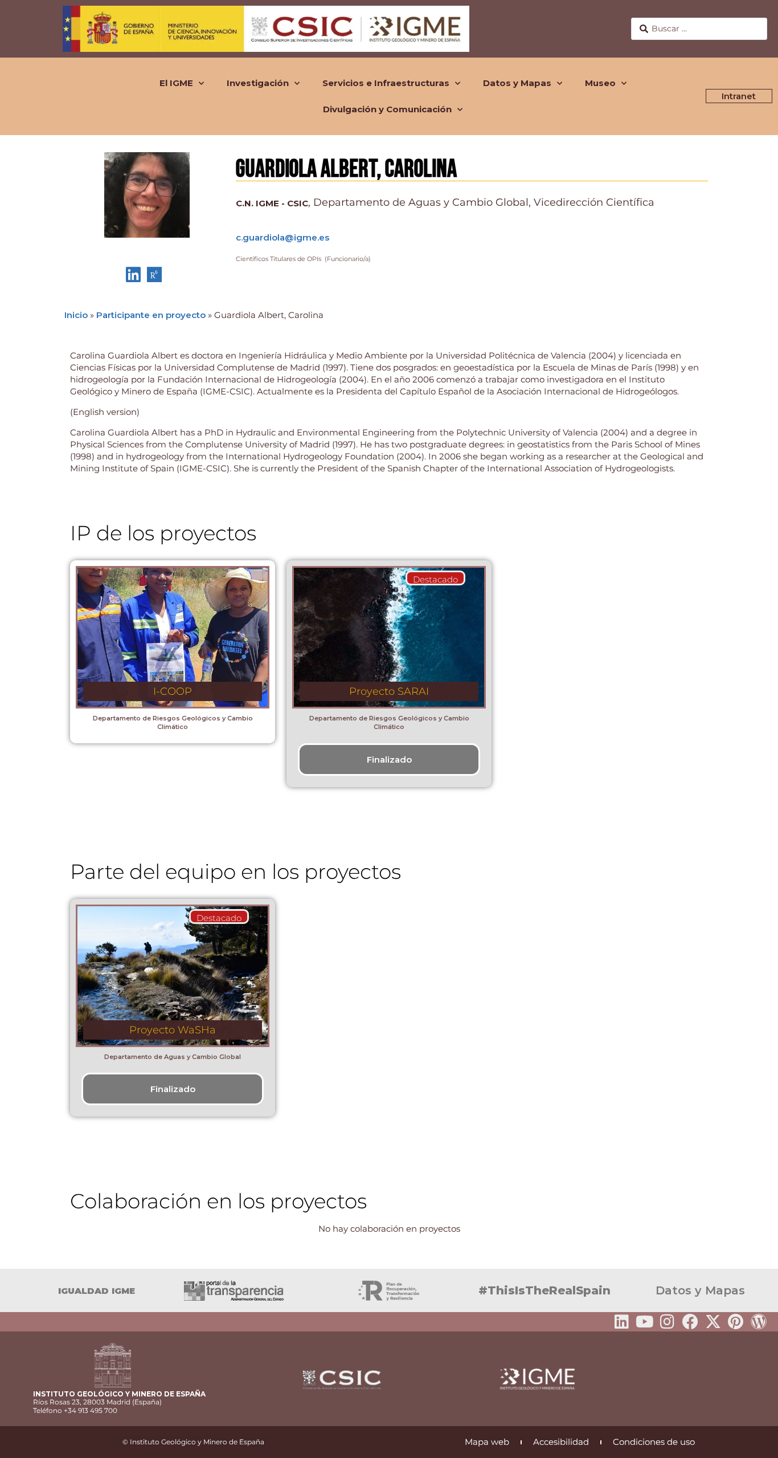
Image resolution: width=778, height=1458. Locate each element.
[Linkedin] (622, 1322)
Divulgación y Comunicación (387, 109)
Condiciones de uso (654, 1441)
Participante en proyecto (151, 314)
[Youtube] (645, 1322)
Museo (600, 83)
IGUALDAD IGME (96, 1290)
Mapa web (487, 1441)
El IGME (176, 83)
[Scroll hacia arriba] (751, 1441)
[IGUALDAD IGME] (14, 1290)
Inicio (76, 314)
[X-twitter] (713, 1322)
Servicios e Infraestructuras (385, 83)
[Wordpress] (759, 1322)
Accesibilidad (561, 1441)
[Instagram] (667, 1322)
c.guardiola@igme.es (282, 237)
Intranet (739, 96)
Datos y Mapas (517, 83)
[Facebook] (690, 1322)
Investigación (258, 83)
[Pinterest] (736, 1322)
